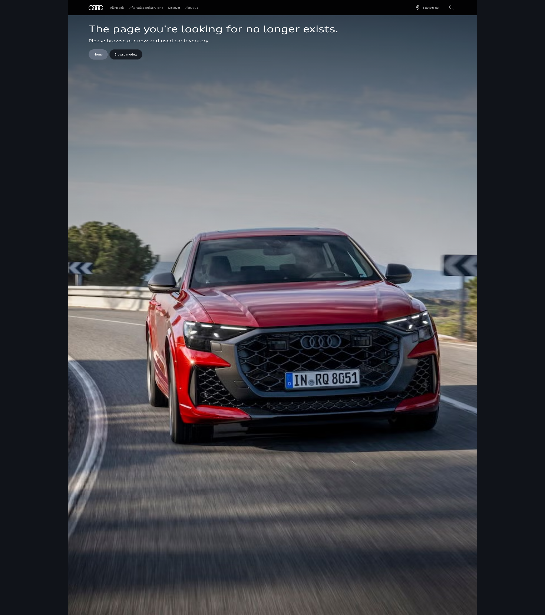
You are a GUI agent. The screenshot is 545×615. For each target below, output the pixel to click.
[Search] (451, 8)
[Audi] (96, 7)
